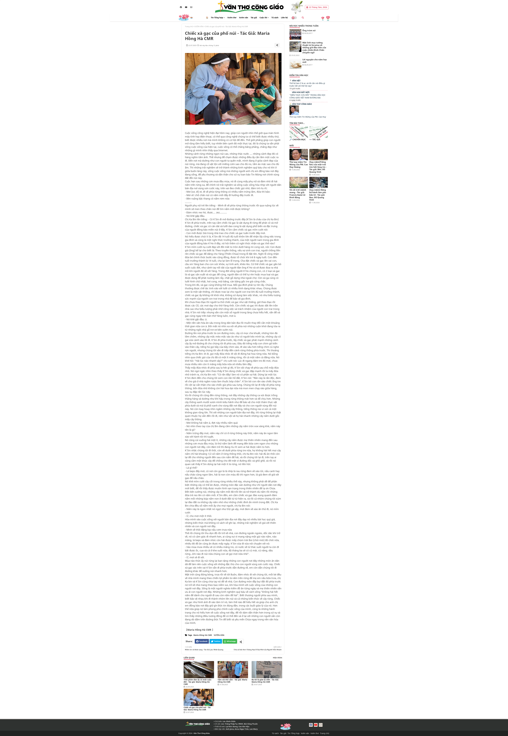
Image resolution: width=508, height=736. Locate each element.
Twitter (217, 641)
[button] (302, 17)
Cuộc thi (263, 17)
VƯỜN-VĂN (198, 26)
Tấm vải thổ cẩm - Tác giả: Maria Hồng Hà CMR (232, 680)
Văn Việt (296, 80)
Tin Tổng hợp (217, 17)
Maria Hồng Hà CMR (202, 635)
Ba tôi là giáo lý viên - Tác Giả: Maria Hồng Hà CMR (265, 680)
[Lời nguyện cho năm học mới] (295, 63)
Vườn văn (243, 17)
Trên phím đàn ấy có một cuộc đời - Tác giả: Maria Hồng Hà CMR (197, 681)
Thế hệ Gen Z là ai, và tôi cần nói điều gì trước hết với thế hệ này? (307, 84)
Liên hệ (284, 17)
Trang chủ (189, 26)
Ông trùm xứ (309, 30)
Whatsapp (231, 641)
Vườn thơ (231, 17)
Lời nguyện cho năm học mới (314, 60)
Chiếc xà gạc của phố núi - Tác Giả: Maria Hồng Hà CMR (197, 708)
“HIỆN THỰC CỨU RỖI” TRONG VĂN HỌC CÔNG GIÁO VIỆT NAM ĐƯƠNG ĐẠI (307, 96)
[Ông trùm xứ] (295, 34)
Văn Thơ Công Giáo (302, 104)
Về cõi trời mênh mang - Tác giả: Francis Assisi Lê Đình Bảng (297, 194)
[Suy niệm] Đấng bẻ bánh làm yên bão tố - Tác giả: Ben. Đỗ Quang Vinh (317, 195)
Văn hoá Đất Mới (300, 92)
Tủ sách (274, 17)
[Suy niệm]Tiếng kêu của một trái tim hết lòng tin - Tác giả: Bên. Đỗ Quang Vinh (317, 167)
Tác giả (254, 17)
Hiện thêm (277, 657)
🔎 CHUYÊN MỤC (297, 139)
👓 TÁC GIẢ (314, 139)
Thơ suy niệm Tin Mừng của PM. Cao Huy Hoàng (298, 164)
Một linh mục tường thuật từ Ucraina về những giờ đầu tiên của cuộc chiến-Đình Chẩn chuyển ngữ (314, 47)
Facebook (203, 641)
